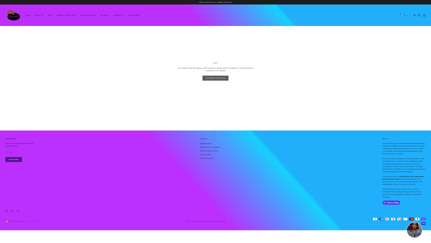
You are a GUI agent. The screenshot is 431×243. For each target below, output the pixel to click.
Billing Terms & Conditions (210, 147)
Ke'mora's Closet (88, 15)
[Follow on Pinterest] (12, 211)
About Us (39, 15)
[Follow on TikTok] (18, 211)
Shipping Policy (206, 143)
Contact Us (118, 15)
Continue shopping (215, 78)
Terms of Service (206, 158)
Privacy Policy (205, 154)
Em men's (105, 15)
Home (28, 15)
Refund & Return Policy (209, 151)
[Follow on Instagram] (6, 211)
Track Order (134, 15)
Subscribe (14, 159)
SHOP (50, 15)
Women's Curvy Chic (66, 15)
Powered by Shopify (218, 221)
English (34, 221)
